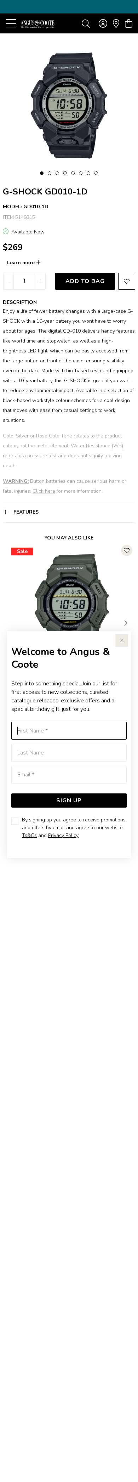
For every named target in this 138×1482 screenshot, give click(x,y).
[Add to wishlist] (126, 281)
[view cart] (128, 23)
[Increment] (40, 281)
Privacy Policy (63, 835)
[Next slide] (126, 622)
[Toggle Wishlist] (126, 550)
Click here (44, 491)
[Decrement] (9, 281)
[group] (69, 6)
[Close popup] (121, 640)
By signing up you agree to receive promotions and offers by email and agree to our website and (74, 827)
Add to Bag (85, 281)
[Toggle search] (86, 23)
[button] (42, 173)
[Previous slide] (11, 622)
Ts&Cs (29, 835)
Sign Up (69, 800)
